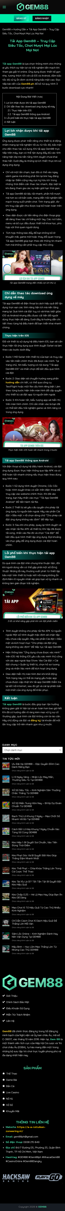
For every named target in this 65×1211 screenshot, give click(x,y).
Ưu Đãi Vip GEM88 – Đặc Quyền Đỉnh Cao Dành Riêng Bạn (35, 765)
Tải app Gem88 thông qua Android (29, 114)
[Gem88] (32, 7)
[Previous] (2, 1183)
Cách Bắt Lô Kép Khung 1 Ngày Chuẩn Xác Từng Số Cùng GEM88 (35, 831)
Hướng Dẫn (19, 29)
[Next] (62, 1183)
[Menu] (4, 7)
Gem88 (6, 29)
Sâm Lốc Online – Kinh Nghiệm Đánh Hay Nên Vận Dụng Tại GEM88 (35, 935)
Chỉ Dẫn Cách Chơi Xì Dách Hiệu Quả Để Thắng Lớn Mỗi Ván (34, 922)
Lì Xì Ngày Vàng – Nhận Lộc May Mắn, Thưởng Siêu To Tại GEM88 (33, 778)
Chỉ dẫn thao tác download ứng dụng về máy (29, 106)
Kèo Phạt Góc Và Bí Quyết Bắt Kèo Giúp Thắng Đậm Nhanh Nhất (34, 857)
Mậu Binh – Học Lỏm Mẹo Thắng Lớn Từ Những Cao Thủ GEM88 (34, 948)
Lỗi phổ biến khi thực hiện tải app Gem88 (27, 117)
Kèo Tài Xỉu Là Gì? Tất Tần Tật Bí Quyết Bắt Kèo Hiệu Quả (36, 883)
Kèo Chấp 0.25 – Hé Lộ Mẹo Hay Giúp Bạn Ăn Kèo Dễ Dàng (37, 896)
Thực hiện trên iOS (20, 110)
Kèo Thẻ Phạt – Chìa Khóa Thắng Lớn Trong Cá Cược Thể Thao (36, 870)
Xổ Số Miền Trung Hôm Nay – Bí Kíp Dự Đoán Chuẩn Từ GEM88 (37, 805)
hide (40, 96)
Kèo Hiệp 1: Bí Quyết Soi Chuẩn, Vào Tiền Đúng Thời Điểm (34, 844)
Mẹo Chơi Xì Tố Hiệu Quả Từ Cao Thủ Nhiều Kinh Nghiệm (36, 909)
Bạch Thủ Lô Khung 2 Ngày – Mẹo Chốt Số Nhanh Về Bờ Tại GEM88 (36, 818)
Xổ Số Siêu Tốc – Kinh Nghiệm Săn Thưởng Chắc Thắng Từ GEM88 (36, 792)
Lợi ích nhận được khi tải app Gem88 (25, 102)
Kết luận (9, 121)
